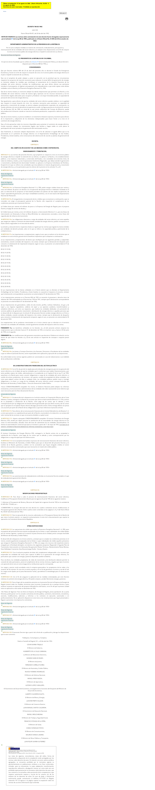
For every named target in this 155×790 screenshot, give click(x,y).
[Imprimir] (67, 20)
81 (12, 39)
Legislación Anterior (7, 176)
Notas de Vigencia (6, 174)
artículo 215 (35, 62)
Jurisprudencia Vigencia (8, 394)
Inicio (4, 11)
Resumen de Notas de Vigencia (10, 55)
